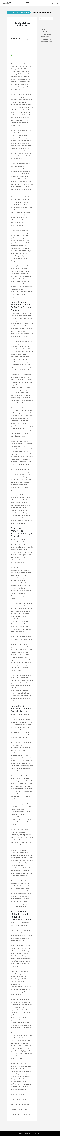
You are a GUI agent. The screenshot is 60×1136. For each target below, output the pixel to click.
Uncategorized (18, 28)
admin (29, 39)
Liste (43, 29)
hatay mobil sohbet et (18, 1094)
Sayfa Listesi (45, 31)
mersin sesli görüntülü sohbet (20, 1104)
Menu (57, 3)
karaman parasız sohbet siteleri (21, 1114)
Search (52, 3)
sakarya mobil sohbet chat (19, 1109)
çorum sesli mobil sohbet (19, 1099)
